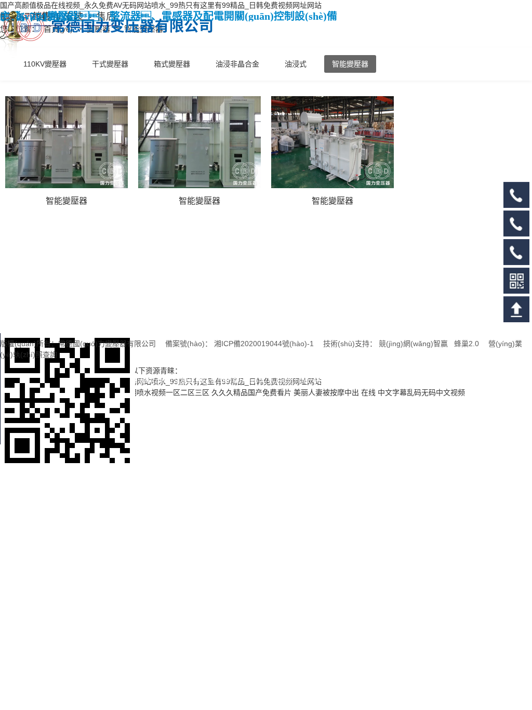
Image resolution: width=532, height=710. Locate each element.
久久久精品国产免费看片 (251, 392)
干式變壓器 (110, 64)
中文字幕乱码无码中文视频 (421, 392)
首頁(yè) (59, 28)
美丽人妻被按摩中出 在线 (335, 392)
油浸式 (296, 64)
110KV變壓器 (44, 64)
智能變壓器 (350, 64)
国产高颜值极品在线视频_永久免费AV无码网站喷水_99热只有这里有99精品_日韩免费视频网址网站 (161, 5)
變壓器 (99, 28)
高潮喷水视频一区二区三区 (165, 392)
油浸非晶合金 (237, 64)
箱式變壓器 (172, 64)
